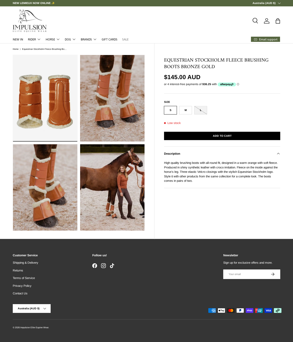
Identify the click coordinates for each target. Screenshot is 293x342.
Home (16, 49)
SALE (125, 39)
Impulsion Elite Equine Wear (34, 327)
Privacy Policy (22, 285)
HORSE (50, 39)
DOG (68, 39)
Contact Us (20, 293)
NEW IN (18, 39)
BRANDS (86, 39)
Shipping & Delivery (25, 262)
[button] (277, 21)
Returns (18, 270)
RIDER (32, 39)
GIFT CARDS (109, 39)
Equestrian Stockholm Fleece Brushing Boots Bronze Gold (44, 49)
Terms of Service (24, 278)
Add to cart (222, 135)
